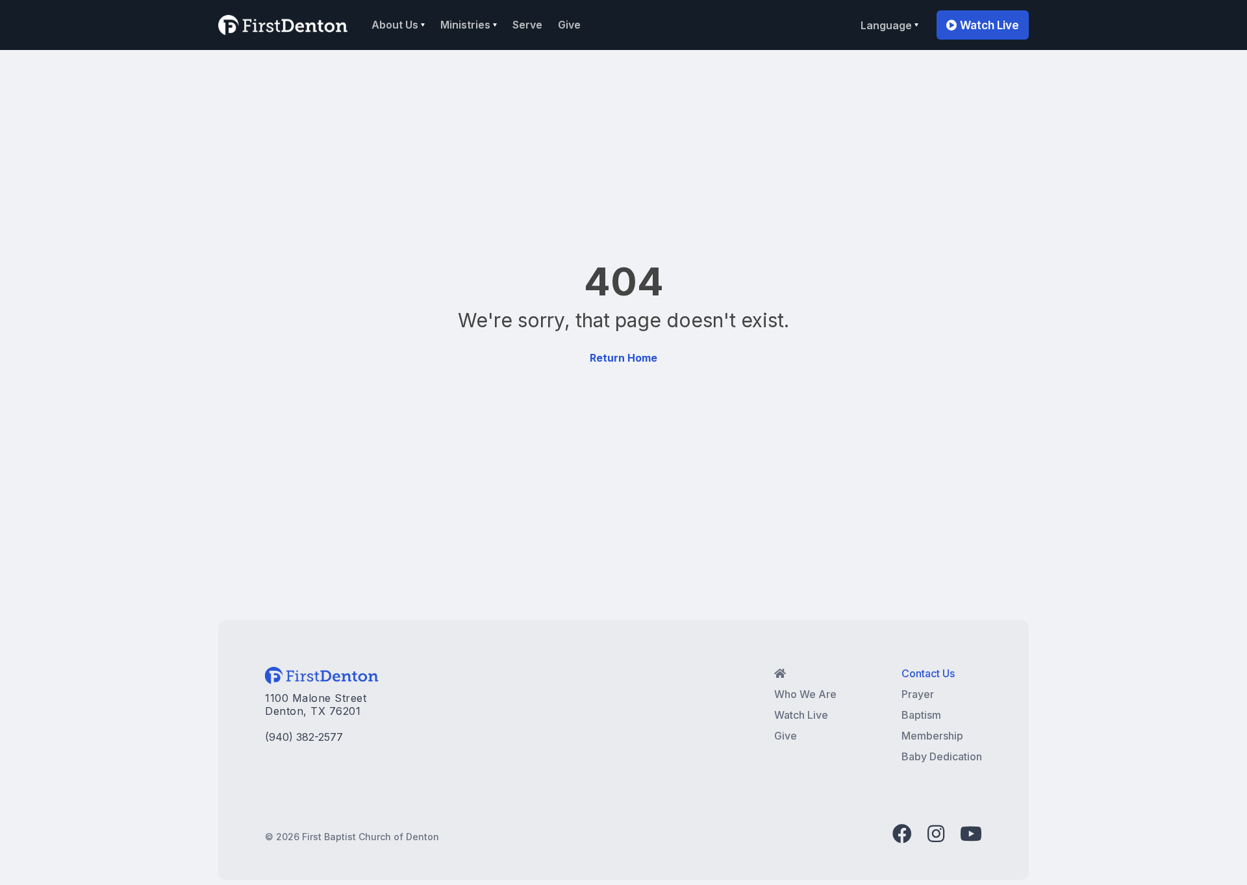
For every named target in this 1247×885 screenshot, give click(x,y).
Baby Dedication (941, 756)
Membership (932, 735)
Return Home (623, 357)
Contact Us (928, 673)
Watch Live (982, 25)
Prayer (917, 694)
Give (569, 24)
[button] (398, 24)
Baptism (921, 714)
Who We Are (805, 694)
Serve (527, 24)
